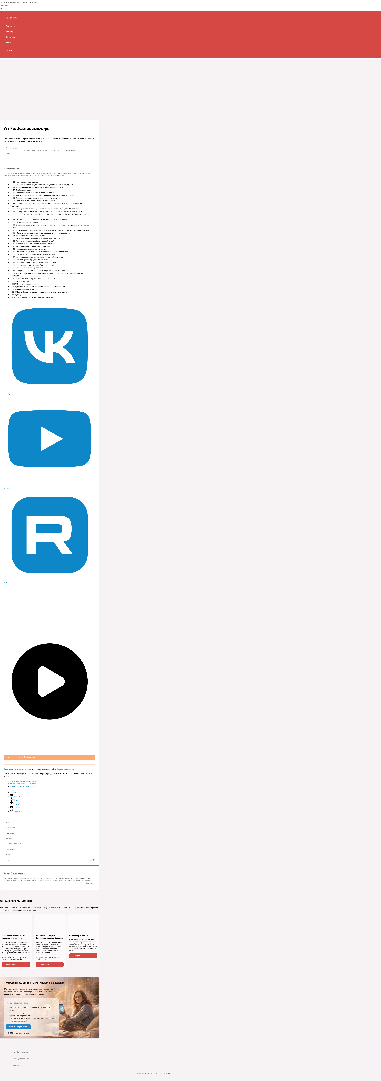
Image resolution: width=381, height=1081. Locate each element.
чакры (8, 854)
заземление (10, 833)
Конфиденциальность (21, 1059)
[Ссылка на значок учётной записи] (1, 8)
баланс (8, 822)
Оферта (16, 1065)
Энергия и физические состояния (35, 150)
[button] (4, 5)
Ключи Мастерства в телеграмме (23, 781)
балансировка (10, 828)
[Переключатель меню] (12, 22)
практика (9, 838)
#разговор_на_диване (13, 148)
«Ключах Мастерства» (65, 769)
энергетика (10, 860)
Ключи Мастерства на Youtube (22, 786)
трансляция (10, 849)
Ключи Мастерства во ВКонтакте (23, 784)
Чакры (8, 153)
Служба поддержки (20, 1052)
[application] (18, 18)
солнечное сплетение (13, 844)
